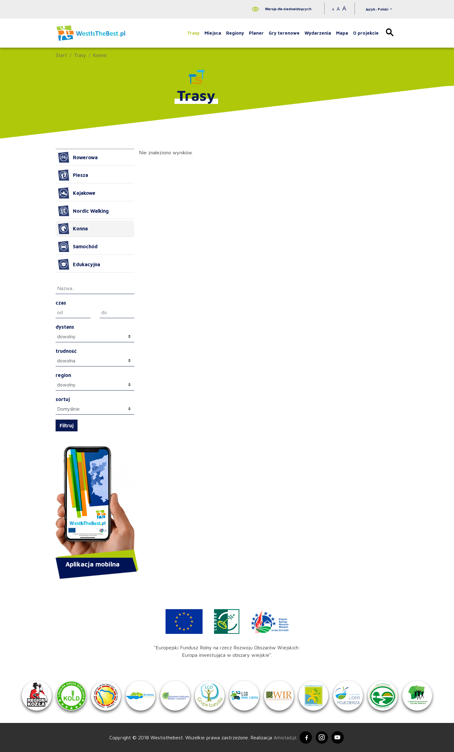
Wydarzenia (318, 33)
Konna (99, 55)
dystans (65, 327)
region (63, 375)
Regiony (235, 33)
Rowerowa (85, 157)
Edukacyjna (86, 264)
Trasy (193, 33)
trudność (66, 351)
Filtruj (67, 425)
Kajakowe (84, 193)
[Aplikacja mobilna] (95, 502)
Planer (256, 33)
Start (61, 55)
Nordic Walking (91, 211)
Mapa (342, 33)
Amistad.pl (285, 737)
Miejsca (212, 33)
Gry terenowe (284, 33)
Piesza (80, 175)
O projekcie (366, 33)
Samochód (85, 246)
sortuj (63, 399)
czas (61, 303)
